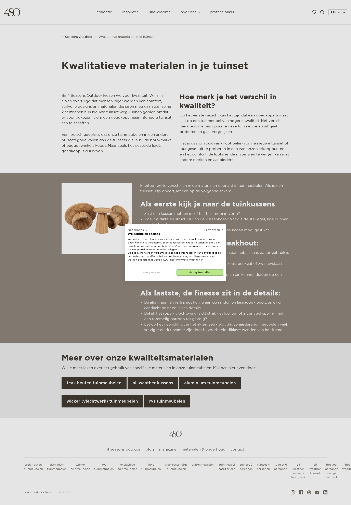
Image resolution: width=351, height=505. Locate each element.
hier (200, 260)
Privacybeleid (213, 230)
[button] (138, 230)
